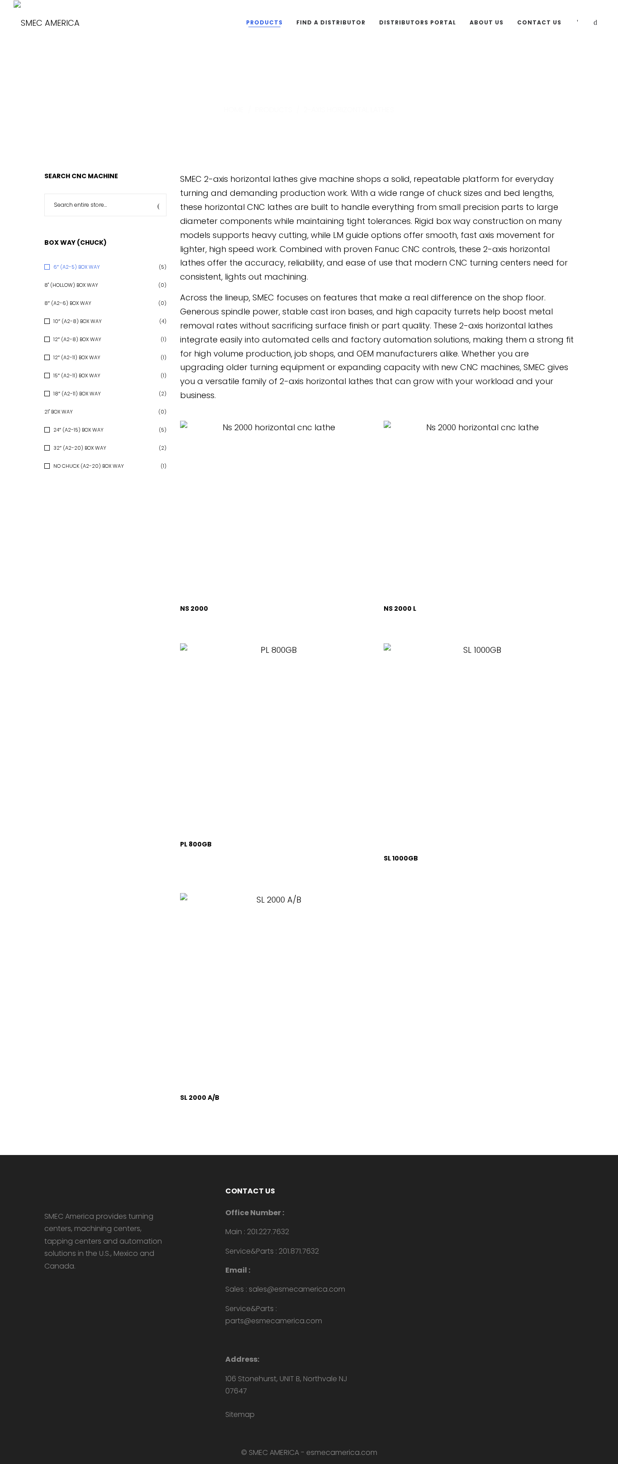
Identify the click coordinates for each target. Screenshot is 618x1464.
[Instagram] (76, 1285)
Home (234, 110)
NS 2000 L (400, 608)
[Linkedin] (61, 1285)
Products (273, 110)
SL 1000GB (401, 858)
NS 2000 (194, 608)
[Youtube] (47, 1285)
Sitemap (240, 1414)
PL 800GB (196, 844)
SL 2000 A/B (199, 1097)
